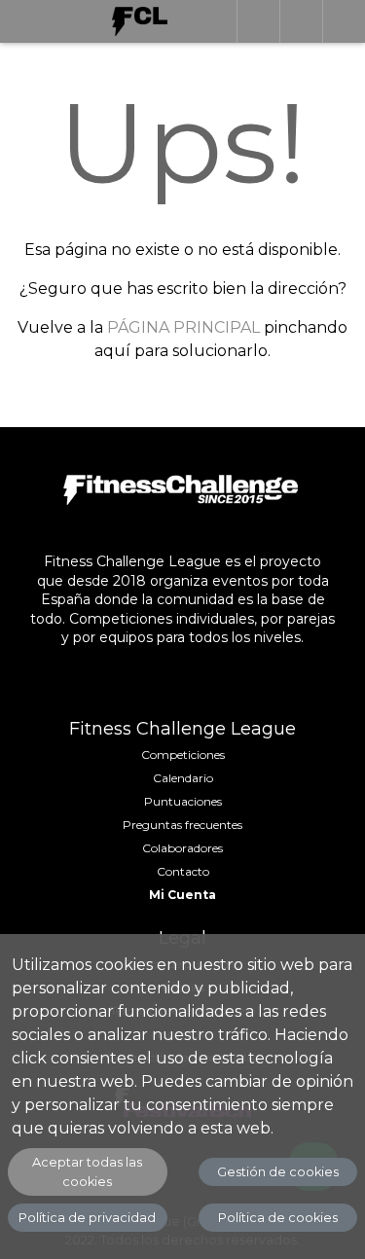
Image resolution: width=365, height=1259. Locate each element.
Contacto (183, 871)
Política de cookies (278, 1217)
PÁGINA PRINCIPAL (183, 327)
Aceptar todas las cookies (87, 1171)
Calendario (183, 778)
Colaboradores (182, 848)
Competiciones (183, 754)
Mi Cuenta (182, 894)
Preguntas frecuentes (182, 824)
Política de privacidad (87, 1217)
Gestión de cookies (278, 1172)
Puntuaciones (183, 801)
